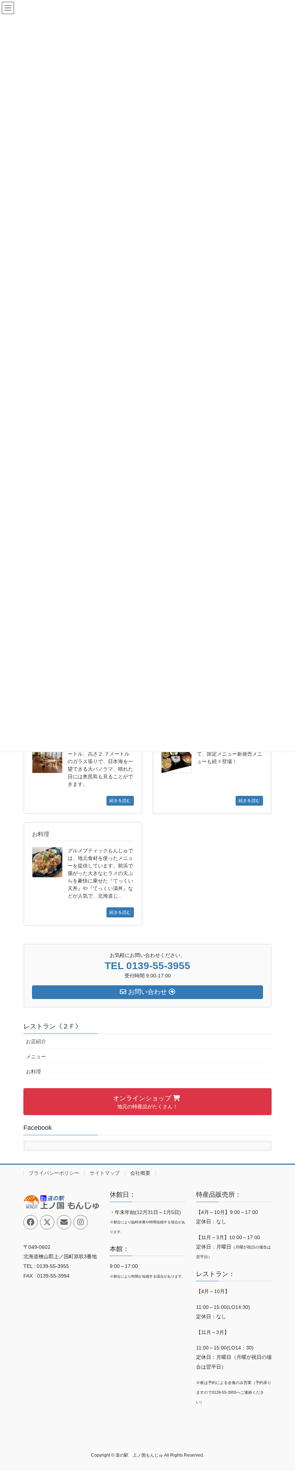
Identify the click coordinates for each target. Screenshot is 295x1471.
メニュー (36, 1056)
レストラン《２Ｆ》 (52, 1026)
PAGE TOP (281, 1420)
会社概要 (140, 1173)
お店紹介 (36, 1041)
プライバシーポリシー (54, 1173)
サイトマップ (105, 1173)
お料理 (33, 1071)
